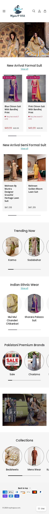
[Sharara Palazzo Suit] (34, 303)
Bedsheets (12, 469)
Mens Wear (34, 469)
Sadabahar (34, 260)
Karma (12, 260)
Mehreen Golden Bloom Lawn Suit (35, 188)
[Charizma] (34, 361)
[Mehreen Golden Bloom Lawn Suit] (36, 168)
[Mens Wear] (34, 456)
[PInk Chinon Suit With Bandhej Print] (36, 88)
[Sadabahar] (34, 246)
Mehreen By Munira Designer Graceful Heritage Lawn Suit (12, 193)
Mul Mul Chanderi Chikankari (12, 320)
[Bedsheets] (12, 456)
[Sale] (12, 361)
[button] (45, 11)
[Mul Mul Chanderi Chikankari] (12, 303)
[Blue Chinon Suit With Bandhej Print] (13, 88)
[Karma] (12, 246)
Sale (12, 374)
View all (24, 69)
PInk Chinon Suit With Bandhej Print (36, 109)
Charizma (34, 374)
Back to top (23, 488)
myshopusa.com (14, 508)
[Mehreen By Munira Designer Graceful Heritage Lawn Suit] (13, 168)
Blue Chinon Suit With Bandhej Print (13, 109)
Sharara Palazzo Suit (34, 318)
